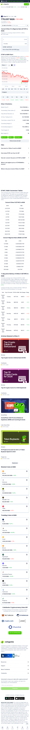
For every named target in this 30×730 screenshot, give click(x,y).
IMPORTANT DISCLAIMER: (7, 702)
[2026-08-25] (24, 89)
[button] (15, 140)
